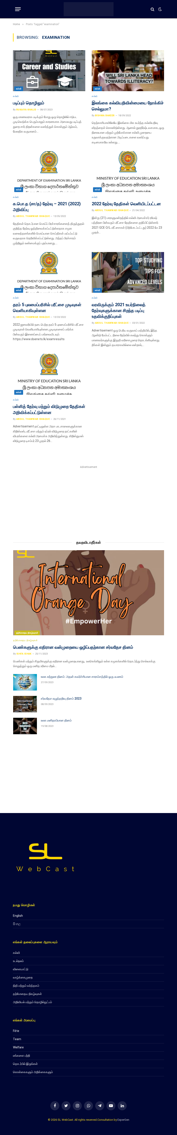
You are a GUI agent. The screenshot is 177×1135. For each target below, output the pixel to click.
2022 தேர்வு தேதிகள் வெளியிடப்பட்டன (126, 203)
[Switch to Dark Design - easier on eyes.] (159, 9)
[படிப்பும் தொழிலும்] (49, 70)
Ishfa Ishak (24, 653)
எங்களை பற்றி (21, 1055)
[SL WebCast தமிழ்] (88, 9)
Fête (16, 1031)
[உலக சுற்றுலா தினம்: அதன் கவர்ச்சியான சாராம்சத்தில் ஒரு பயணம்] (25, 682)
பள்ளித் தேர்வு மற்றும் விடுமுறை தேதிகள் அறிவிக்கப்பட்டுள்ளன (49, 409)
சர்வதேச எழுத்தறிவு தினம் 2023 (61, 698)
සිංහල (17, 924)
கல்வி (18, 88)
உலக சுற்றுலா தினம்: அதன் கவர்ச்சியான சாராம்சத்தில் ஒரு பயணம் (82, 676)
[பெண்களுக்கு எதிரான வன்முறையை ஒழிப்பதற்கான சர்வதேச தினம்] (88, 592)
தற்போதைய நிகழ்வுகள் (27, 633)
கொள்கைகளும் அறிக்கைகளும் (33, 1072)
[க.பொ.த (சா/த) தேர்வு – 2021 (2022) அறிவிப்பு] (49, 171)
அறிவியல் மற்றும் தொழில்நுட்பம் (32, 1002)
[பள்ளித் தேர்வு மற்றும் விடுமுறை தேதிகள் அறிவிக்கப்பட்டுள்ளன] (49, 374)
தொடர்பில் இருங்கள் (25, 1063)
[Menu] (18, 9)
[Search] (152, 9)
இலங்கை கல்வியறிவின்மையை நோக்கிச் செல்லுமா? (128, 105)
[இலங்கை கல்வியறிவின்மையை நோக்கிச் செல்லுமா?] (128, 70)
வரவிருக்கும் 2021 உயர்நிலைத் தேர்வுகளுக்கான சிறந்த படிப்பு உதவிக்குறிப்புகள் (118, 310)
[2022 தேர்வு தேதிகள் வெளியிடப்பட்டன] (128, 171)
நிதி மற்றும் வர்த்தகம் (26, 985)
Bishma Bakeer (105, 115)
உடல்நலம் (18, 961)
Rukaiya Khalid (26, 109)
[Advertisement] (88, 500)
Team (17, 1039)
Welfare (18, 1047)
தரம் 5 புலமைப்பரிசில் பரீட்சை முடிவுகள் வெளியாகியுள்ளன (47, 307)
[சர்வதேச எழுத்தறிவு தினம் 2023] (25, 704)
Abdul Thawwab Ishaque (33, 216)
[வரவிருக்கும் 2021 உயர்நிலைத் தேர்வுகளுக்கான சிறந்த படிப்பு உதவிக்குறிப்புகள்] (128, 272)
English (18, 915)
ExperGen (123, 1119)
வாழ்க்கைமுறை (23, 977)
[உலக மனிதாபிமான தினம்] (25, 726)
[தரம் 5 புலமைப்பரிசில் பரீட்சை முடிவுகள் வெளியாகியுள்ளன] (49, 272)
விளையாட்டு (20, 969)
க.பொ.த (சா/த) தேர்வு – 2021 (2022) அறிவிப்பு (47, 206)
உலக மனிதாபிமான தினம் (56, 720)
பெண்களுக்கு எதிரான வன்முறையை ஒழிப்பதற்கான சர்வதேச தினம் (73, 647)
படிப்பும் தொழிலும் (28, 102)
